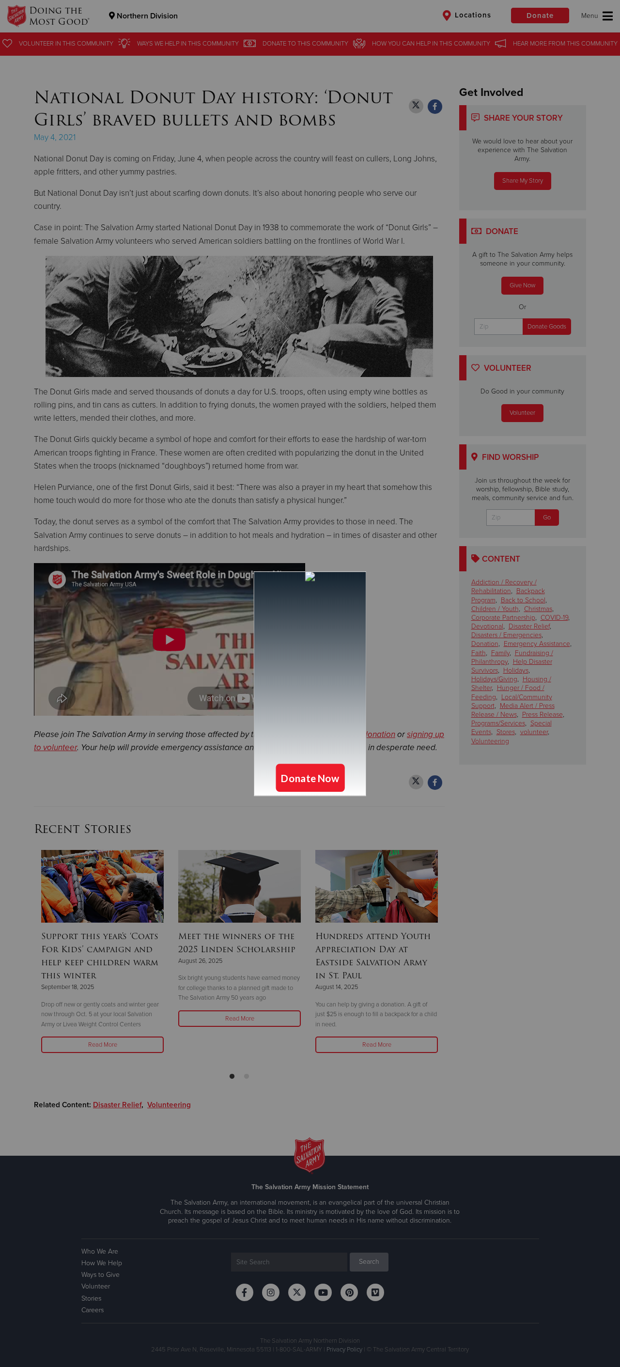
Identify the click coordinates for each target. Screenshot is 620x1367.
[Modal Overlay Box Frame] (309, 683)
